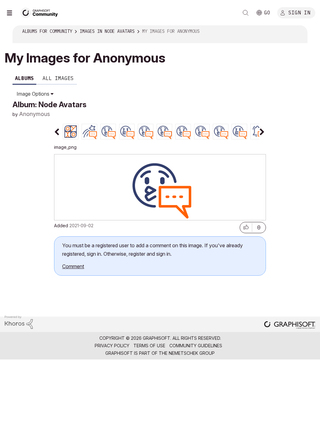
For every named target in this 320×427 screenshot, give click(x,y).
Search (245, 13)
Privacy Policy (112, 345)
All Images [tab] (58, 78)
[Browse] (12, 13)
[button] (246, 226)
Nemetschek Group (192, 353)
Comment (73, 266)
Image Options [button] (33, 94)
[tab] (70, 131)
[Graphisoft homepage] (289, 324)
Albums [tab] (24, 78)
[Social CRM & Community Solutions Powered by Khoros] (19, 321)
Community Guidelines (195, 345)
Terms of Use (149, 345)
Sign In (299, 12)
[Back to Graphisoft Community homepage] (41, 12)
